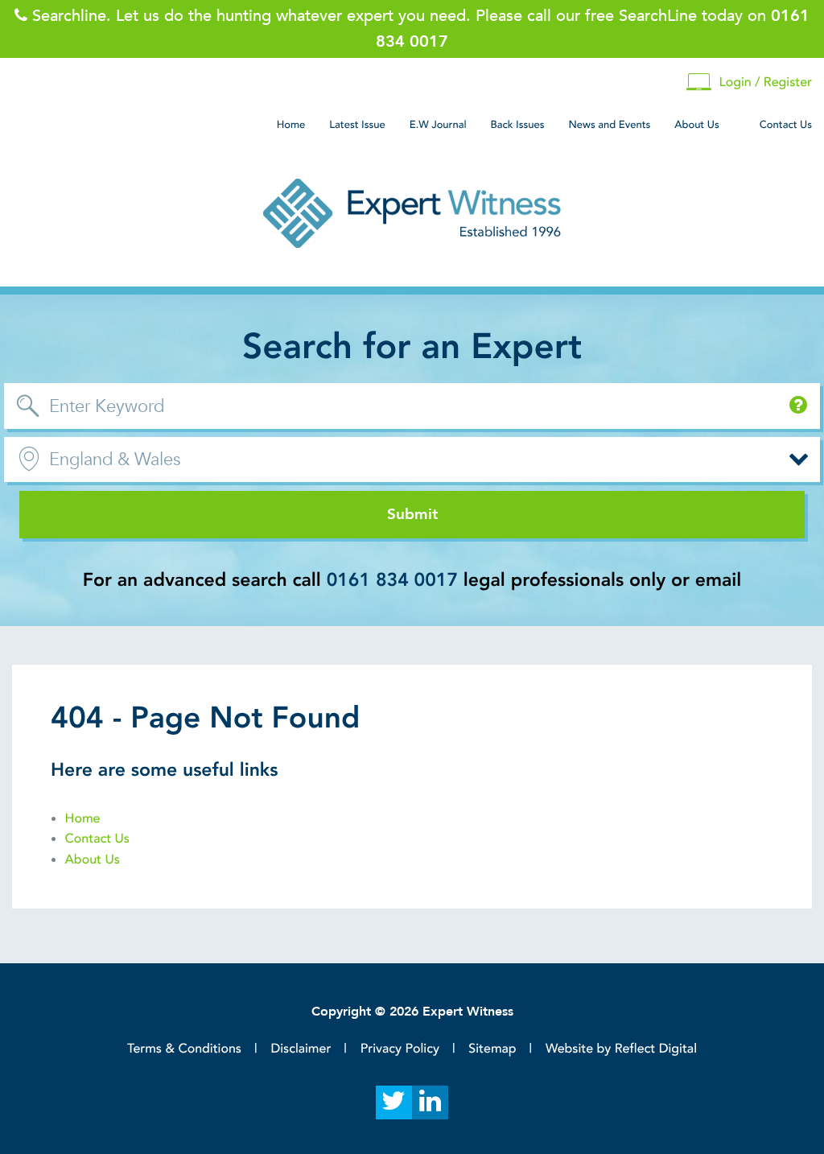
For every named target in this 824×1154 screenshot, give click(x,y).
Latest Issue (357, 124)
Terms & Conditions (184, 1048)
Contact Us (786, 124)
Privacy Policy (399, 1048)
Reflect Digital (656, 1048)
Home (291, 124)
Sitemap (492, 1048)
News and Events (609, 124)
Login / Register (765, 82)
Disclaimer (300, 1048)
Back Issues (518, 124)
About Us (696, 124)
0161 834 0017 (392, 580)
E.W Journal (438, 124)
